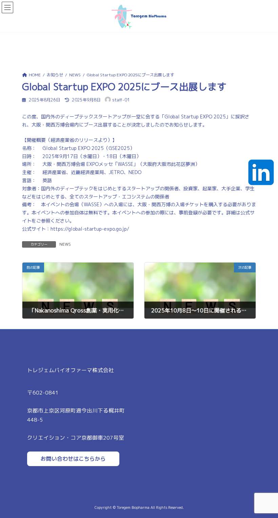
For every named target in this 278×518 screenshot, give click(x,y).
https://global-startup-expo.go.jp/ (90, 229)
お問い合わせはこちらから (73, 458)
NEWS (65, 244)
